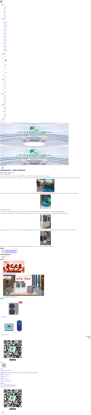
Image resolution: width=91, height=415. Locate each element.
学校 (4, 376)
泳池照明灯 (25, 372)
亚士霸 (5, 374)
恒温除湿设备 (3, 372)
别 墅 (6, 376)
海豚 (6, 374)
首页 (0, 165)
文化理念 (8, 370)
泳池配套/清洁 (29, 372)
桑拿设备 (36, 372)
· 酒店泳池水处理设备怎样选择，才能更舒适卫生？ (10, 250)
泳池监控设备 (15, 372)
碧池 (3, 374)
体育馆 (2, 376)
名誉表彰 (10, 370)
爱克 (2, 374)
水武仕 (10, 374)
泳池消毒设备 (11, 372)
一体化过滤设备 (22, 372)
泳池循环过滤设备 (7, 372)
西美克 (8, 374)
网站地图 (1, 383)
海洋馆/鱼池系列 (33, 372)
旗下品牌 (5, 370)
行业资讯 (3, 167)
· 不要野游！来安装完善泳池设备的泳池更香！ (10, 251)
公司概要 (3, 370)
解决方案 (3, 79)
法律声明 (4, 383)
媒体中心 (3, 165)
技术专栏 (3, 168)
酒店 (5, 376)
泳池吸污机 (18, 372)
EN (0, 120)
